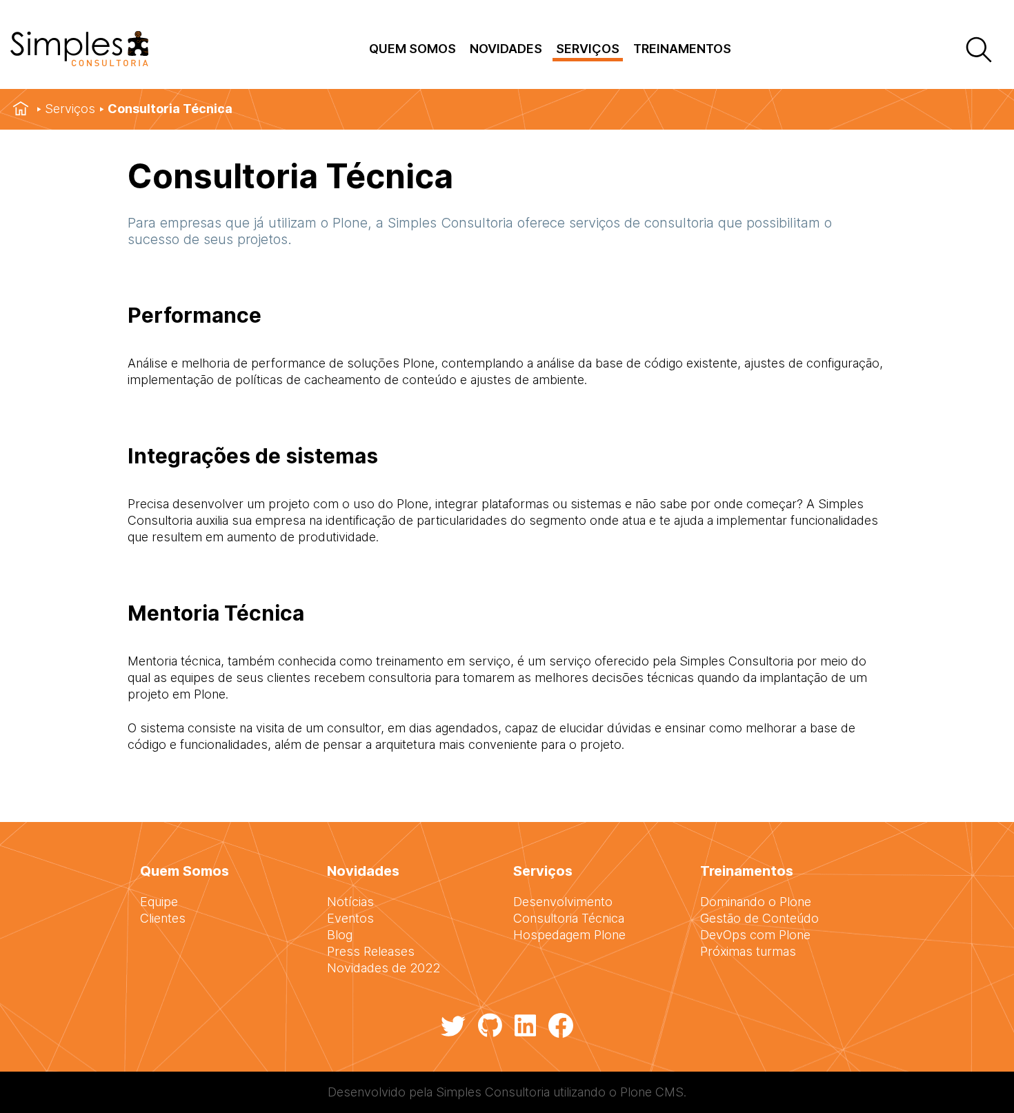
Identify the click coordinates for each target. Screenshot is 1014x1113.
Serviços (587, 48)
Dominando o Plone (755, 901)
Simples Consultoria (493, 1092)
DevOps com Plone (755, 935)
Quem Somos (412, 48)
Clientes (163, 918)
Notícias (350, 901)
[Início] (20, 109)
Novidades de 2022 (383, 968)
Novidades (506, 48)
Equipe (159, 901)
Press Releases (371, 951)
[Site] (79, 61)
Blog (339, 935)
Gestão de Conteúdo (759, 918)
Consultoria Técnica (568, 918)
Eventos (350, 918)
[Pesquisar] (978, 51)
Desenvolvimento (563, 901)
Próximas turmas (748, 951)
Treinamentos (682, 48)
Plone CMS (652, 1092)
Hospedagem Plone (569, 935)
